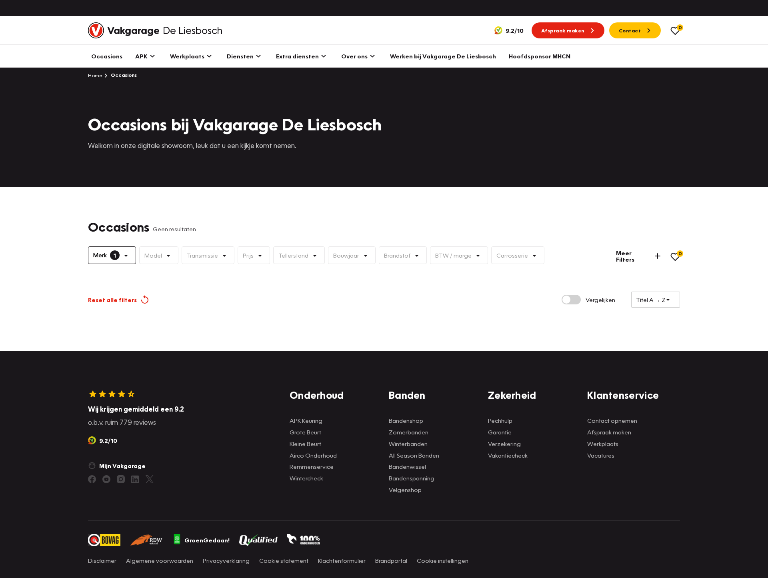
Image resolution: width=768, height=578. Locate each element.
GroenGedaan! (207, 540)
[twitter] (150, 479)
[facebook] (92, 479)
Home (95, 75)
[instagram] (121, 479)
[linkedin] (135, 479)
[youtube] (106, 479)
